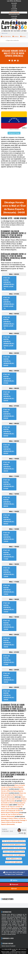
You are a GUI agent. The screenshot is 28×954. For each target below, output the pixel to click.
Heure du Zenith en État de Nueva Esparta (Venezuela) (13, 802)
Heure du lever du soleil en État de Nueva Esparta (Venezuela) (13, 795)
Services (23, 36)
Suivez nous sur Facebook (4, 33)
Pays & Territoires (6, 36)
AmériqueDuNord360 (14, 14)
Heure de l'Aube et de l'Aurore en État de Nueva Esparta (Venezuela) (12, 806)
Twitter (14, 880)
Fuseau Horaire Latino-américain (13, 855)
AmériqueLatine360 (14, 12)
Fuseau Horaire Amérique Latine (14, 851)
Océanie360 (14, 16)
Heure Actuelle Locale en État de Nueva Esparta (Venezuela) (13, 787)
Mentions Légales (5, 951)
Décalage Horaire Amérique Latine (14, 844)
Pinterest (14, 884)
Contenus (16, 36)
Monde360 (14, 3)
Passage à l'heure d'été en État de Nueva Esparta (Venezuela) (14, 822)
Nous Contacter (22, 952)
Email (15, 888)
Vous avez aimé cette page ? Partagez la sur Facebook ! (15, 873)
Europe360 (14, 10)
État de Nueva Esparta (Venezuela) (14, 841)
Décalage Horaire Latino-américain (13, 848)
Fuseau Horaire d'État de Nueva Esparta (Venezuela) (12, 791)
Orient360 (14, 18)
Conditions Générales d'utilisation (18, 951)
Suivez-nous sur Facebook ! (9, 946)
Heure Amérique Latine (14, 858)
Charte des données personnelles (10, 952)
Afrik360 (14, 5)
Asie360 (14, 7)
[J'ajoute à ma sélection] (12, 60)
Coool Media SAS (6, 949)
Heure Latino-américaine (14, 862)
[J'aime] (9, 60)
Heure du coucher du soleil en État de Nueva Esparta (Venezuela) (14, 799)
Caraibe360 (14, 8)
